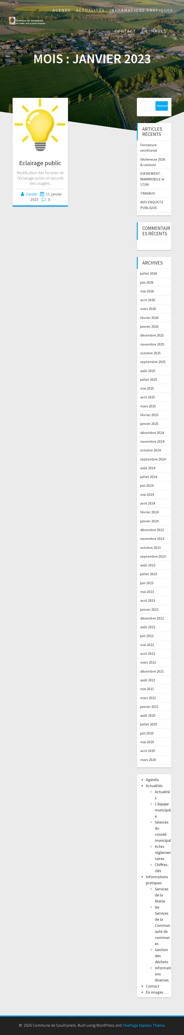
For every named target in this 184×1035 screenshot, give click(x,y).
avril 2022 (147, 653)
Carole (31, 194)
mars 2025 (148, 406)
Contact (125, 31)
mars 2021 (148, 698)
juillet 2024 (148, 476)
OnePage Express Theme (143, 1025)
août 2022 (147, 627)
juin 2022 (146, 635)
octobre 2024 (150, 450)
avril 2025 (147, 397)
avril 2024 (147, 503)
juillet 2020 (148, 724)
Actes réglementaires (163, 852)
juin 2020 (146, 733)
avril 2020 (147, 750)
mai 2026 (147, 291)
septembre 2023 (153, 556)
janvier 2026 (149, 326)
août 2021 (147, 680)
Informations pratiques (141, 10)
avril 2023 (147, 600)
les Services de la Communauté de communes (162, 925)
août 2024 (147, 468)
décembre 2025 (152, 335)
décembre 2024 (152, 432)
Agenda (62, 10)
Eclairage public (40, 163)
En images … (157, 31)
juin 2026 (146, 282)
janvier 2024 (149, 521)
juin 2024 (146, 485)
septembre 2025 (153, 361)
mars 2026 (148, 308)
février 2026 (149, 317)
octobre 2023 (150, 547)
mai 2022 (147, 644)
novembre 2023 (152, 538)
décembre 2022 (152, 618)
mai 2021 (147, 689)
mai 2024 (147, 494)
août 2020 (147, 715)
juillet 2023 (148, 574)
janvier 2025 (149, 423)
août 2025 (147, 370)
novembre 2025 (152, 344)
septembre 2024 (153, 459)
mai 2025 (147, 388)
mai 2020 (147, 742)
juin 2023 (146, 583)
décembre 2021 (152, 671)
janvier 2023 (149, 609)
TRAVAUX (147, 193)
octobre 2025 (150, 353)
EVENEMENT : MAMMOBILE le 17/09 (152, 179)
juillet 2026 (148, 273)
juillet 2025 (148, 379)
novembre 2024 (152, 441)
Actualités (90, 10)
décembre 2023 (152, 530)
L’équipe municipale (163, 810)
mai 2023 (147, 591)
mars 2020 (148, 759)
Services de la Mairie (162, 895)
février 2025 (149, 415)
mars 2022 (148, 662)
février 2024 (149, 512)
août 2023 (147, 565)
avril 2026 (147, 300)
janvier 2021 (149, 706)
